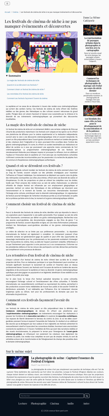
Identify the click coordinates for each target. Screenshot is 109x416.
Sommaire (15, 75)
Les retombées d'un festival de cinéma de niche (25, 94)
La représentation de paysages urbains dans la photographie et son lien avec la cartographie (92, 44)
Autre (86, 403)
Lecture (22, 403)
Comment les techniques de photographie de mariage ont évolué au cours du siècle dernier (93, 84)
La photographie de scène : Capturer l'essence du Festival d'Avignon (62, 359)
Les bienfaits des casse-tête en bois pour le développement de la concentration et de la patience (93, 124)
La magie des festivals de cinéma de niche (23, 80)
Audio (70, 403)
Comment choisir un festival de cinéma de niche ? (26, 89)
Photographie (38, 403)
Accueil (7, 12)
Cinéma (15, 12)
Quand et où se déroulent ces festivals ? (22, 85)
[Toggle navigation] (7, 3)
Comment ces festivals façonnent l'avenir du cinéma (27, 98)
